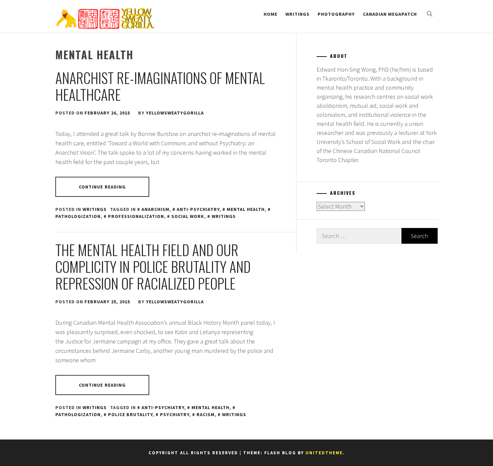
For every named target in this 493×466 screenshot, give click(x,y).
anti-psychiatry (198, 209)
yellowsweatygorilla (175, 113)
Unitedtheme (324, 453)
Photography (336, 14)
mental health (246, 209)
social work (187, 216)
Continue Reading (102, 187)
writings (224, 216)
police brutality (130, 414)
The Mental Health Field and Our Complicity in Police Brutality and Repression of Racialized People (153, 266)
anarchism (155, 209)
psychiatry (174, 414)
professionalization (136, 216)
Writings (297, 14)
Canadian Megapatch (390, 14)
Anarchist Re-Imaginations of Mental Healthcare (160, 86)
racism (206, 414)
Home (270, 14)
